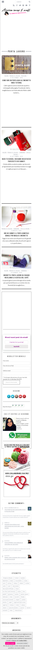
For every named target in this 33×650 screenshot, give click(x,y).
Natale (22, 597)
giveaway (10, 594)
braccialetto (19, 580)
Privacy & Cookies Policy (19, 640)
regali (10, 602)
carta (4, 583)
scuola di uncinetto (13, 607)
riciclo (17, 605)
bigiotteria (5, 580)
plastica (5, 602)
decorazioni (16, 586)
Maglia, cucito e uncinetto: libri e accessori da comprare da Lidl (15, 558)
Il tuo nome (6, 360)
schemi (4, 607)
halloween (5, 597)
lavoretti (16, 597)
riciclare (12, 605)
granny (17, 594)
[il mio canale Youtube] (20, 398)
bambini (23, 578)
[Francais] (22, 406)
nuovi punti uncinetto (8, 599)
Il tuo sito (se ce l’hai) (8, 365)
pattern (24, 599)
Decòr (7, 75)
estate (19, 591)
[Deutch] (16, 406)
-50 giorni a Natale (7, 578)
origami (18, 599)
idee (11, 597)
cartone (9, 583)
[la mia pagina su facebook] (9, 398)
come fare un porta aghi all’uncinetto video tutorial (16, 81)
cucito (4, 586)
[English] (13, 406)
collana (15, 583)
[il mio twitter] (13, 398)
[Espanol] (19, 406)
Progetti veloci (15, 75)
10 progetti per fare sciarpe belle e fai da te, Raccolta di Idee (15, 510)
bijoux (11, 580)
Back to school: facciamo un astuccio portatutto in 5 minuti (16, 160)
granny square (24, 594)
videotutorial (18, 610)
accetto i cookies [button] (10, 643)
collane (21, 583)
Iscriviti (16, 346)
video (11, 610)
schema (23, 605)
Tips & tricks (25, 228)
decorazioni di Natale (8, 588)
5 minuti (16, 578)
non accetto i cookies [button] (22, 643)
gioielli (4, 594)
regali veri (5, 605)
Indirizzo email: (7, 370)
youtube (24, 75)
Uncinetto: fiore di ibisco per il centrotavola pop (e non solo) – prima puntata (14, 526)
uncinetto (5, 610)
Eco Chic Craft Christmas (9, 591)
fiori (24, 591)
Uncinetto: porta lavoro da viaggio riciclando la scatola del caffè (16, 276)
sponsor (22, 607)
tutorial (28, 607)
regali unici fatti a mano (20, 602)
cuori (9, 586)
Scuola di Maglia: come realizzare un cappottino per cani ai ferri (14, 543)
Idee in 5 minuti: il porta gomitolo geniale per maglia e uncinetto (16, 234)
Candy (25, 580)
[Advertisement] (16, 33)
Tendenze (22, 152)
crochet (27, 583)
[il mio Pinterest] (24, 398)
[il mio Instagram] (16, 398)
